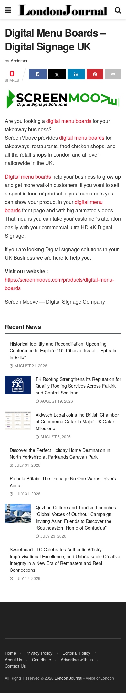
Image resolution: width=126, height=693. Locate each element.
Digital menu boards (28, 176)
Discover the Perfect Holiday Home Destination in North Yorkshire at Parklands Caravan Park (60, 453)
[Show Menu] (8, 9)
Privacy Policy (39, 653)
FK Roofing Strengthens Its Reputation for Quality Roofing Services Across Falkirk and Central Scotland (78, 386)
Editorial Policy (76, 653)
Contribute (41, 659)
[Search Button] (118, 9)
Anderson (19, 60)
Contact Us (15, 666)
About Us (13, 659)
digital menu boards (68, 120)
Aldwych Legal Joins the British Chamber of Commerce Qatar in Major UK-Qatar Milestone (77, 421)
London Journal (68, 678)
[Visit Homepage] (62, 9)
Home (10, 653)
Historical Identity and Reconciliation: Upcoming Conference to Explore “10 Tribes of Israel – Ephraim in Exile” (64, 350)
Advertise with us (77, 659)
